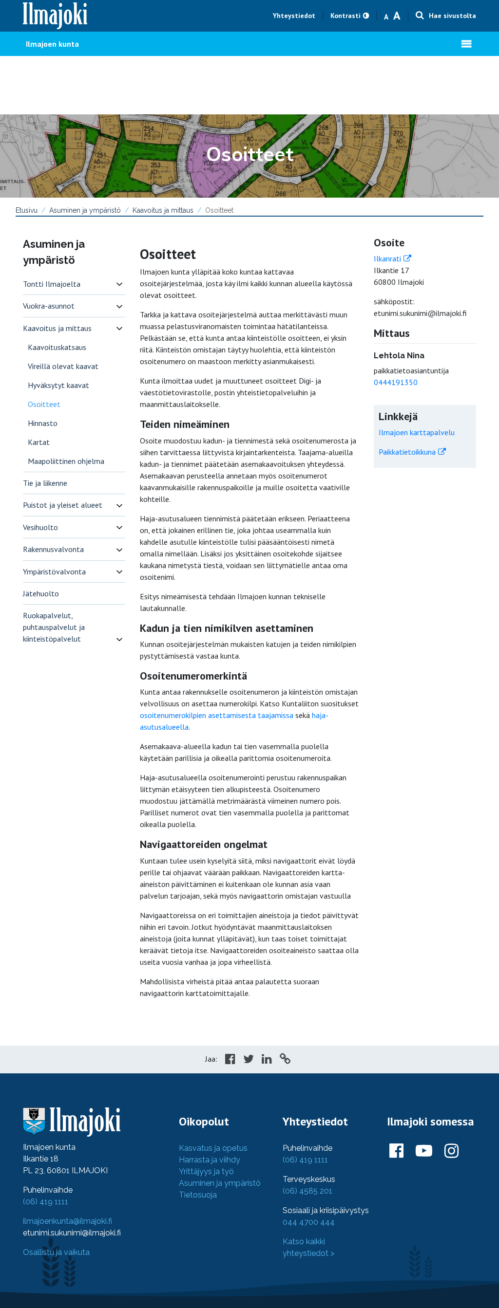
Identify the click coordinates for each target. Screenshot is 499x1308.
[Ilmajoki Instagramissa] (451, 1151)
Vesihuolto (40, 527)
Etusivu (27, 210)
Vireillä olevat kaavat (63, 366)
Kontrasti (345, 15)
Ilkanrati (387, 258)
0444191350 (396, 382)
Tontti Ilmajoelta (51, 284)
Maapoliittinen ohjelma (66, 461)
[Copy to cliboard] (285, 1060)
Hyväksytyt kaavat (58, 385)
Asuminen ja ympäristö (85, 210)
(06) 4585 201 (307, 1191)
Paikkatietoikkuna (407, 452)
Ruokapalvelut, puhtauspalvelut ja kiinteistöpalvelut (54, 627)
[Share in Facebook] (230, 1060)
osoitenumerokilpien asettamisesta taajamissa (216, 715)
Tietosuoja (198, 1194)
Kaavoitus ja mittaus (163, 210)
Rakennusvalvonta (53, 549)
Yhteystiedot (294, 15)
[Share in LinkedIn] (267, 1060)
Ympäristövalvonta (54, 571)
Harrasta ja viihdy (209, 1159)
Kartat (39, 442)
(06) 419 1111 (45, 1201)
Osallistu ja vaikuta (56, 1252)
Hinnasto (43, 423)
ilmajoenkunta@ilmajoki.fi (67, 1221)
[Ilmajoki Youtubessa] (424, 1151)
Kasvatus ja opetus (213, 1148)
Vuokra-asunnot (49, 306)
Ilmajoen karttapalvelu (417, 432)
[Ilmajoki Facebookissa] (396, 1151)
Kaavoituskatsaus (57, 347)
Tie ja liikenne (45, 483)
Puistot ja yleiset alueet (62, 505)
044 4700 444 (309, 1222)
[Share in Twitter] (248, 1060)
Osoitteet (44, 404)
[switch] (119, 284)
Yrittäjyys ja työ (206, 1171)
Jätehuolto (41, 593)
